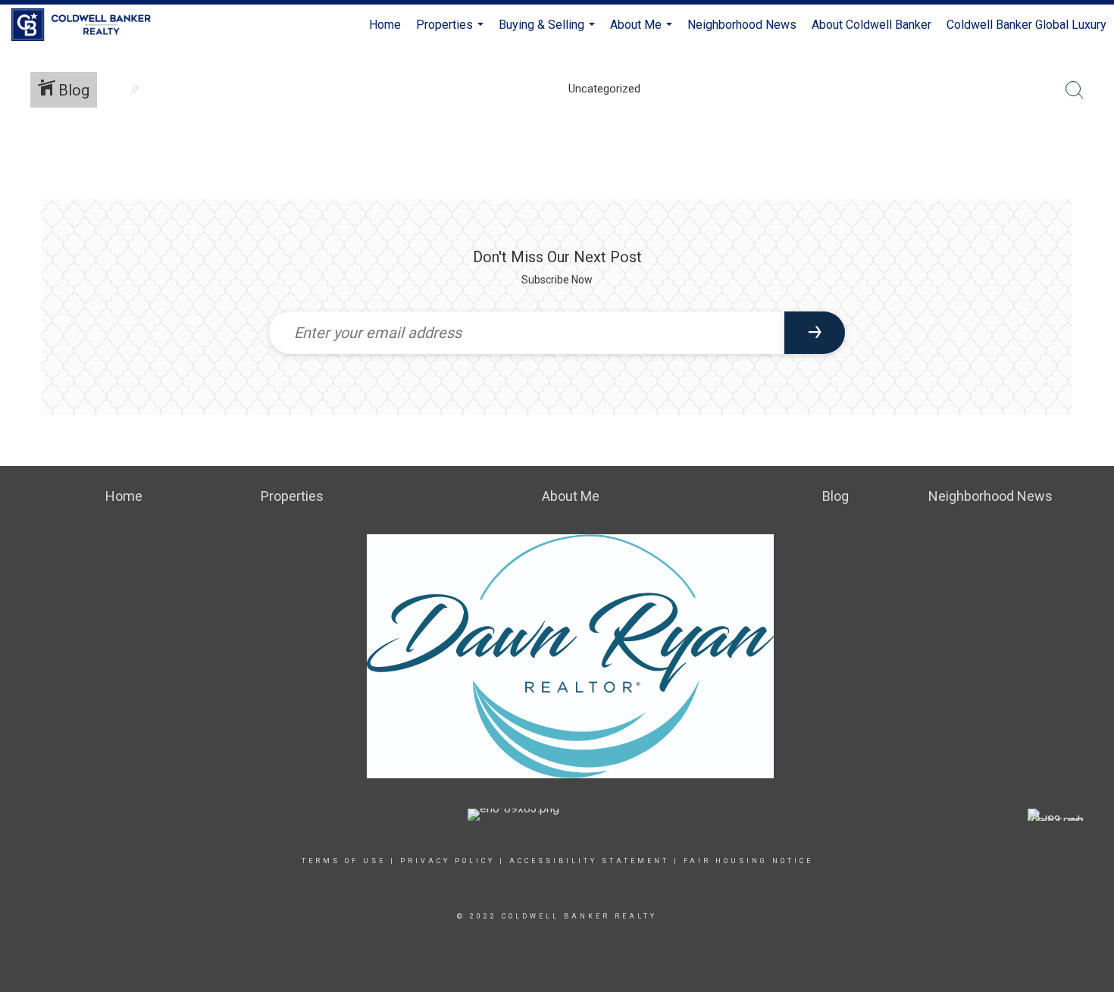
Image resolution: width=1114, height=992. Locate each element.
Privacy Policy (447, 861)
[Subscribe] (814, 332)
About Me (643, 31)
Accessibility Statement (589, 861)
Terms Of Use (344, 861)
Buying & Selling (549, 31)
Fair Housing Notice (748, 861)
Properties (451, 31)
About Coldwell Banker (871, 24)
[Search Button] (1074, 90)
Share (1090, 162)
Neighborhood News (741, 24)
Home (385, 24)
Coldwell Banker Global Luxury (1026, 24)
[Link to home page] (88, 25)
